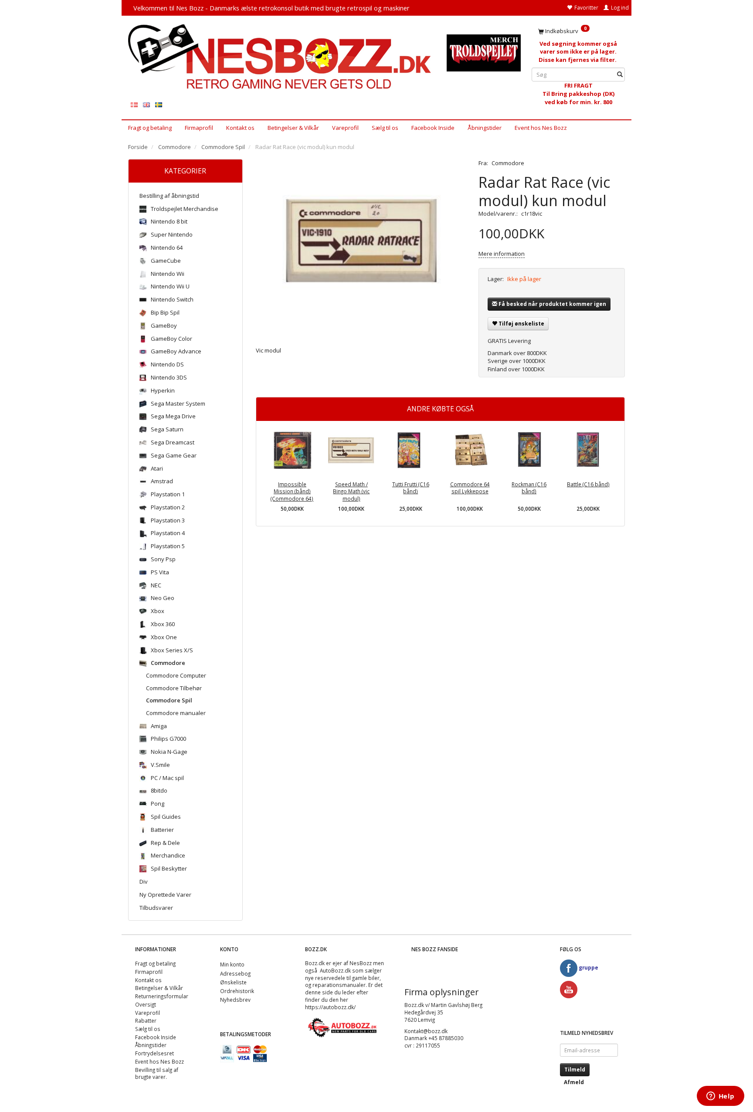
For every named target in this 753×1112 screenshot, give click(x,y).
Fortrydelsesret (154, 1053)
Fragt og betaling (150, 128)
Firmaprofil (199, 128)
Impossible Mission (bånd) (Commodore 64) (292, 491)
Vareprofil (345, 128)
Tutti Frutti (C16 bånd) (410, 488)
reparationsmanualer (339, 984)
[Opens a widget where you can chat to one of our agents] (720, 1097)
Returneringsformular (161, 996)
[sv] (159, 104)
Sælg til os (385, 128)
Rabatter (145, 1020)
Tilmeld (574, 1069)
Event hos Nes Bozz (541, 128)
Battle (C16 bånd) (588, 484)
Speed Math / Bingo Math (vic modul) (351, 491)
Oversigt (145, 1004)
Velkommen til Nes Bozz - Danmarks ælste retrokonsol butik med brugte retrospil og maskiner (271, 7)
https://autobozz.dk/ (330, 1007)
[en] (146, 104)
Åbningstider (485, 128)
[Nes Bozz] (281, 57)
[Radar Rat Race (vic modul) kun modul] (361, 246)
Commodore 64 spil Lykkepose (470, 488)
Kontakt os (240, 128)
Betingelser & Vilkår (293, 128)
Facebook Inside (433, 128)
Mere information (501, 254)
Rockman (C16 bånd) (529, 488)
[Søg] (620, 75)
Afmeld (574, 1082)
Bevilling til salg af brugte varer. (156, 1073)
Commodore (508, 163)
